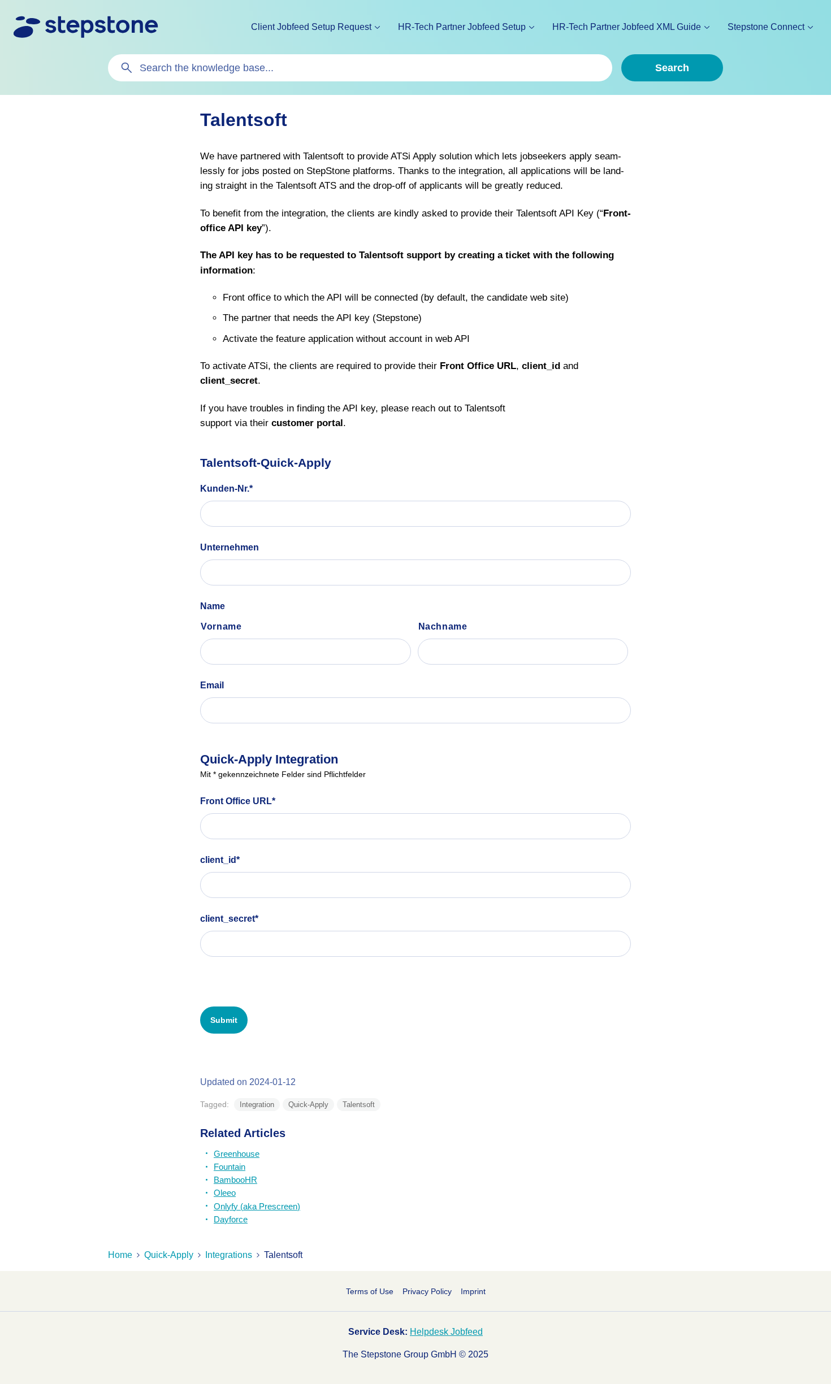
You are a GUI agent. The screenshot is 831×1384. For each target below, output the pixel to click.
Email (212, 685)
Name (212, 606)
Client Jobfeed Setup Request (311, 27)
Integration (257, 1104)
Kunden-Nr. (226, 488)
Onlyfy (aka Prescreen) (257, 1206)
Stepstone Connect (766, 27)
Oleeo (225, 1193)
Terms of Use (369, 1291)
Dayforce (231, 1219)
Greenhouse (236, 1154)
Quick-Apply (308, 1104)
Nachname (443, 626)
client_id (220, 860)
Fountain (229, 1167)
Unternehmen (229, 547)
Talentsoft (359, 1104)
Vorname (221, 626)
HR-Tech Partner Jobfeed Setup (462, 27)
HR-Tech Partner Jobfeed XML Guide (626, 27)
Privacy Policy (427, 1291)
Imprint (473, 1291)
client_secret (229, 918)
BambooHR (235, 1180)
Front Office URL (237, 801)
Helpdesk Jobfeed (446, 1332)
